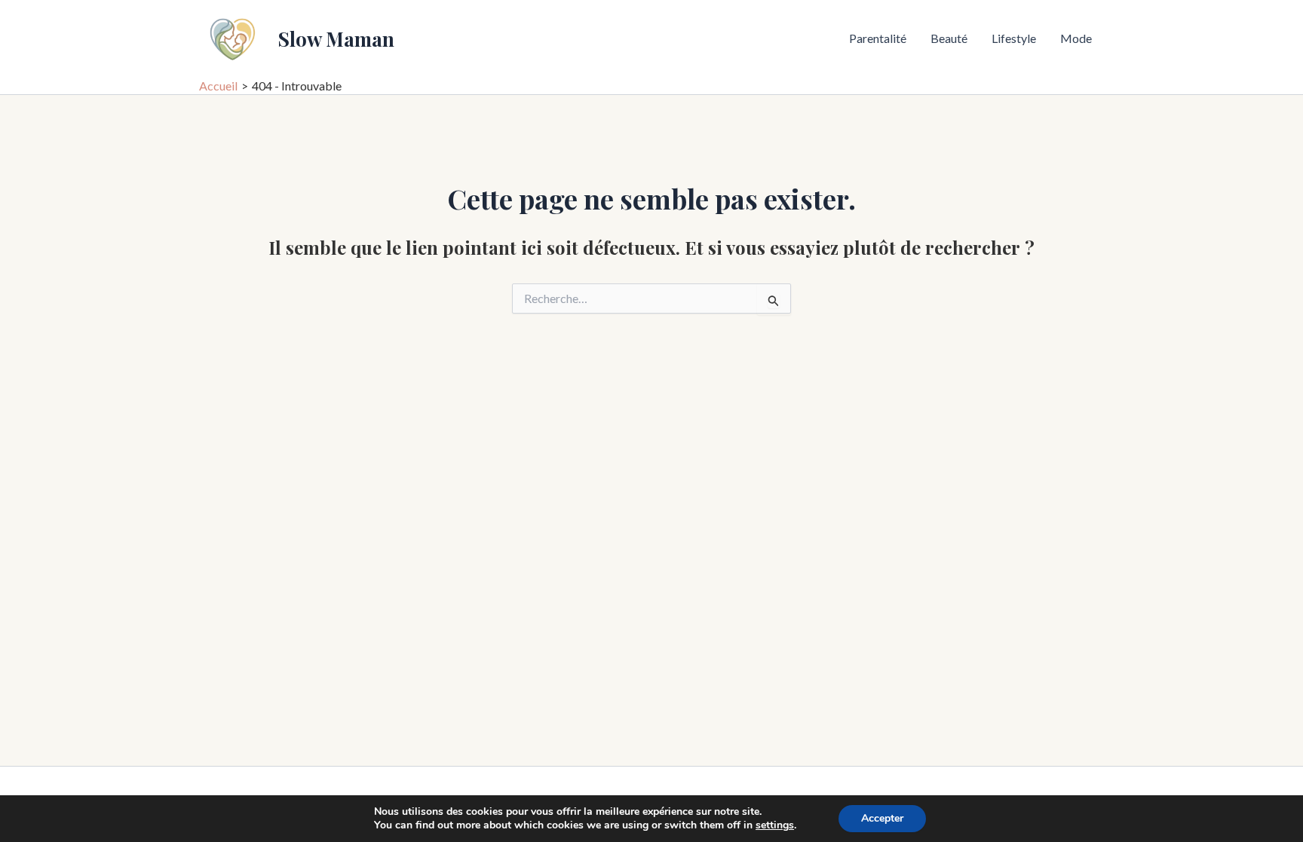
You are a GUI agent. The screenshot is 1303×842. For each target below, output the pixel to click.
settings (775, 825)
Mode (1076, 38)
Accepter (882, 818)
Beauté (948, 38)
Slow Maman (335, 39)
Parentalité (877, 38)
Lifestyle (1014, 38)
